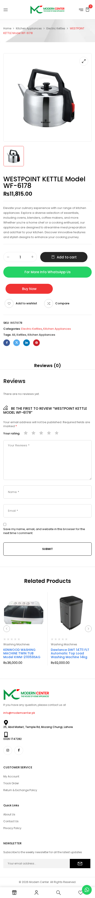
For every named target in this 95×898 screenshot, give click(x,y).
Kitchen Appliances (29, 28)
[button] (87, 9)
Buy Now (29, 288)
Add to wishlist (26, 303)
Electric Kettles (55, 28)
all (13, 335)
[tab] (47, 365)
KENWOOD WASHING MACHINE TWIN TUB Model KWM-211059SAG (21, 653)
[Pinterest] (36, 342)
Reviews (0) (47, 365)
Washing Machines (16, 644)
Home (7, 28)
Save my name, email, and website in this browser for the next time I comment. (44, 531)
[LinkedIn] (26, 342)
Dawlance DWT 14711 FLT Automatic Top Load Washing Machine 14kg (70, 653)
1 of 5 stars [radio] (26, 433)
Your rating (11, 434)
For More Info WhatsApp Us (48, 272)
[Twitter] (16, 342)
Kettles (21, 335)
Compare (62, 303)
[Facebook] (6, 342)
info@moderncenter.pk (19, 713)
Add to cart (67, 257)
